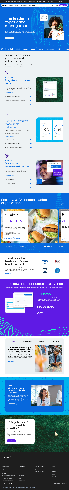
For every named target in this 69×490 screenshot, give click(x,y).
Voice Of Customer (5, 473)
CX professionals (22, 473)
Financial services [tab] (55, 341)
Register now (12, 404)
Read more (61, 1)
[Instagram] (2, 483)
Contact (53, 466)
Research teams (21, 475)
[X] (6, 483)
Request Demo (63, 5)
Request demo (9, 38)
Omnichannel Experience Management (9, 475)
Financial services (22, 466)
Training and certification (39, 471)
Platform (53, 468)
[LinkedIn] (9, 483)
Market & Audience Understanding (8, 480)
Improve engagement (5, 466)
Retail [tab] (13, 341)
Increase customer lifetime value (7, 464)
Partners (53, 474)
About (53, 464)
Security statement (21, 487)
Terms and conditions (13, 487)
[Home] (5, 5)
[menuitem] (12, 5)
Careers (53, 469)
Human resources (22, 480)
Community (37, 464)
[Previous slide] (59, 204)
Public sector (21, 468)
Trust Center (54, 476)
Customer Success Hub (39, 466)
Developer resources (38, 469)
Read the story (9, 238)
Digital (20, 478)
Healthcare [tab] (41, 341)
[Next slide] (62, 204)
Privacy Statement (5, 487)
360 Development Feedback (7, 478)
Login (57, 5)
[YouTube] (11, 483)
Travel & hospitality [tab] (27, 341)
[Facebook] (4, 483)
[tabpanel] (34, 358)
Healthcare (20, 464)
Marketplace (54, 471)
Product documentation (39, 468)
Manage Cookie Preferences (30, 487)
